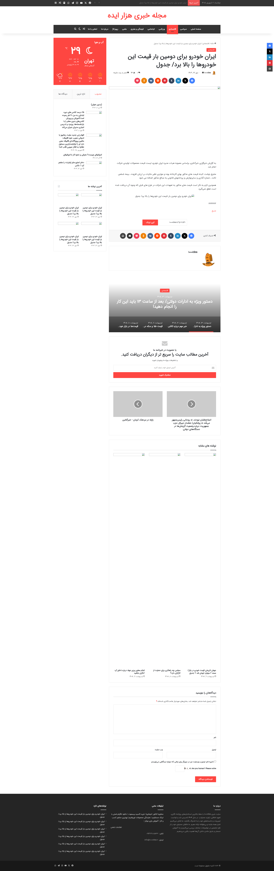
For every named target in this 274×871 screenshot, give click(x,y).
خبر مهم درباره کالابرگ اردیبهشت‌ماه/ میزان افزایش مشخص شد (164, 304)
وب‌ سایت (159, 749)
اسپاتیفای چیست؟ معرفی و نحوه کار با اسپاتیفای (82, 154)
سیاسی (183, 29)
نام (215, 737)
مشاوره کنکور (158, 814)
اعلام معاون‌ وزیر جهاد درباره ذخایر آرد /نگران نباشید (130, 672)
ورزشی (162, 29)
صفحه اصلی (196, 29)
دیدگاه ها (62, 94)
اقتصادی (172, 29)
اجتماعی (151, 29)
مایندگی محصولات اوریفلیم (139, 817)
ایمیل (214, 749)
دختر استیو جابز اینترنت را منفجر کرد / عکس (71, 164)
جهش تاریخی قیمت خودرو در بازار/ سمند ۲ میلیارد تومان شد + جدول (202, 672)
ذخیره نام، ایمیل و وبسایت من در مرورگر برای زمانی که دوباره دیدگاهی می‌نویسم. (182, 762)
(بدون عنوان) (96, 104)
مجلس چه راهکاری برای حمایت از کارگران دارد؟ (166, 672)
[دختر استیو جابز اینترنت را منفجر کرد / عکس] (94, 166)
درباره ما (104, 29)
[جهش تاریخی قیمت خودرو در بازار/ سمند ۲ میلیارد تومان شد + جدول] (200, 560)
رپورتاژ (115, 29)
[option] (164, 303)
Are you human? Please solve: (203, 768)
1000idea (207, 73)
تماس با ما (92, 29)
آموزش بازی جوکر (151, 821)
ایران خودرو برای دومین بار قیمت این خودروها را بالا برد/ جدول (162, 3)
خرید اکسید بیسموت (136, 814)
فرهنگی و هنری (137, 29)
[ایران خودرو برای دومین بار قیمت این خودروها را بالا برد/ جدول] (91, 199)
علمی (124, 29)
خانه (212, 43)
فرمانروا (149, 814)
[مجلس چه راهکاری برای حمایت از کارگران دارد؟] (164, 560)
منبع (214, 210)
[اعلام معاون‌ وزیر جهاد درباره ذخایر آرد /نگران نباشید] (129, 560)
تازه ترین (81, 94)
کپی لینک (150, 222)
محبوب (98, 94)
